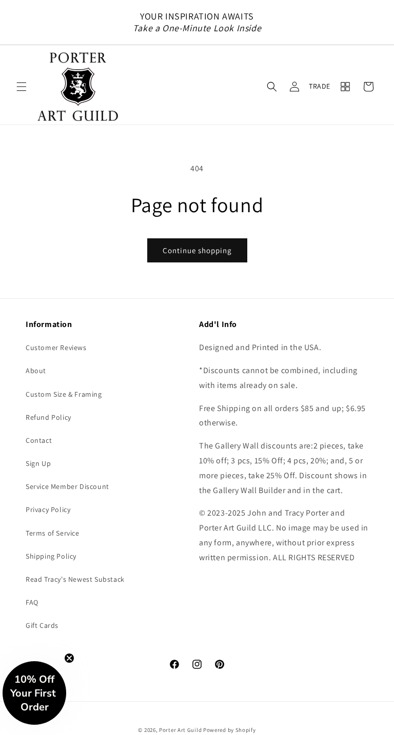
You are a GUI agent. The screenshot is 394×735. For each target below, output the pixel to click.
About (36, 370)
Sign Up (38, 463)
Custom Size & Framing (64, 394)
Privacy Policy (48, 509)
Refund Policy (48, 417)
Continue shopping (197, 250)
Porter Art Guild (180, 729)
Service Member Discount (67, 486)
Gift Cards (42, 625)
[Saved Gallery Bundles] (345, 86)
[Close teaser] (69, 658)
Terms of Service (53, 533)
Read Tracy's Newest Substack (75, 579)
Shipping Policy (51, 556)
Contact (39, 440)
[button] (21, 86)
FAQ (32, 602)
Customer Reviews (56, 347)
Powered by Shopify (229, 729)
